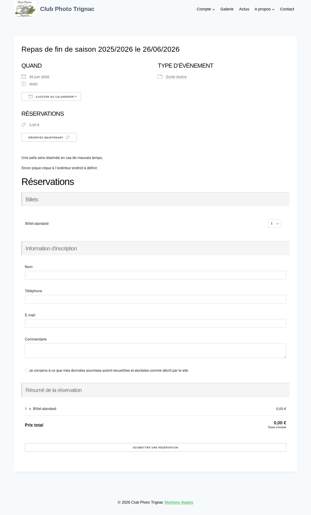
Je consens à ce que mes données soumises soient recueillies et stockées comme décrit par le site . (109, 370)
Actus (244, 9)
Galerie (227, 9)
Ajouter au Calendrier (54, 96)
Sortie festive (176, 76)
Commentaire (36, 339)
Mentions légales (179, 502)
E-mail (30, 315)
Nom (29, 266)
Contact (287, 9)
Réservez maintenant (46, 137)
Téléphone (33, 291)
